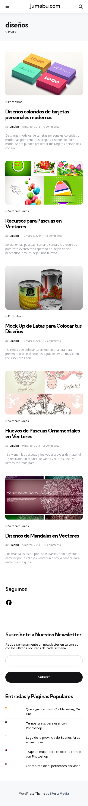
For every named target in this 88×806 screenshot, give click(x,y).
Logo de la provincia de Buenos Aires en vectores (53, 739)
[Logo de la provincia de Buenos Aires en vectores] (9, 736)
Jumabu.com (45, 6)
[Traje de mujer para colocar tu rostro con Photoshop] (9, 750)
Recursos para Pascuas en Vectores (33, 223)
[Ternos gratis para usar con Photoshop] (9, 722)
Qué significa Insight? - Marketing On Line (53, 711)
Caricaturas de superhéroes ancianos (53, 766)
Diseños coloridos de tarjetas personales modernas (37, 114)
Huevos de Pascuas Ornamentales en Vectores (42, 433)
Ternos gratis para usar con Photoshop (46, 725)
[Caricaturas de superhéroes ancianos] (9, 764)
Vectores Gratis (18, 211)
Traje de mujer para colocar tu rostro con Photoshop (53, 754)
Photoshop (15, 102)
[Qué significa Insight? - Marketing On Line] (9, 708)
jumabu (14, 126)
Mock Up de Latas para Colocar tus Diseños (43, 328)
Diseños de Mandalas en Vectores (42, 535)
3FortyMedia (59, 793)
